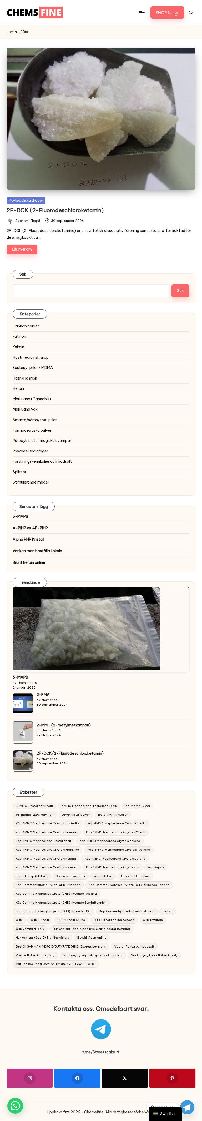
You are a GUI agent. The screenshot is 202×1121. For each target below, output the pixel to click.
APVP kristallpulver (76, 814)
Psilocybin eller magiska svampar (42, 440)
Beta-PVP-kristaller (113, 814)
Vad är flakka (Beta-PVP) (35, 955)
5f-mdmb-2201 (137, 806)
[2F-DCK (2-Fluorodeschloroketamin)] (23, 760)
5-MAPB (20, 516)
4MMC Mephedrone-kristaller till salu (89, 806)
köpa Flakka (103, 876)
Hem (10, 32)
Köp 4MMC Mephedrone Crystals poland (115, 858)
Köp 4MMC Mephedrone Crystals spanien (46, 867)
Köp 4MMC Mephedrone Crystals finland (110, 841)
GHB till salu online (71, 920)
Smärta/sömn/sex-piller (35, 419)
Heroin (18, 388)
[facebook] (77, 1078)
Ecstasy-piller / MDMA (33, 367)
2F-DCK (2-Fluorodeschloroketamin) (55, 210)
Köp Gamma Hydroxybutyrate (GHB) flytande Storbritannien (61, 902)
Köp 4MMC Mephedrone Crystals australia (47, 823)
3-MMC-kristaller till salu (34, 806)
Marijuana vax (25, 409)
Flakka (168, 911)
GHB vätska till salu (30, 929)
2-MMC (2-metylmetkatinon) (64, 725)
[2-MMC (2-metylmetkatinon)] (23, 731)
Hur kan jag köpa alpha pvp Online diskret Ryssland (91, 929)
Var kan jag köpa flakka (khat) (154, 955)
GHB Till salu (40, 920)
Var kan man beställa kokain (37, 551)
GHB (19, 920)
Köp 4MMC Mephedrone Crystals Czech (115, 832)
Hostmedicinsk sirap (31, 357)
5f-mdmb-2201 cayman (34, 814)
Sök (23, 274)
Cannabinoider (26, 326)
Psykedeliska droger (26, 200)
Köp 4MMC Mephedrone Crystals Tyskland (119, 849)
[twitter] (125, 1078)
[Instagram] (30, 1078)
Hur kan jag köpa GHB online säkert (42, 937)
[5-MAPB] (86, 628)
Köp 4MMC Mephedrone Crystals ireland (46, 858)
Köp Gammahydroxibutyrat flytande (126, 911)
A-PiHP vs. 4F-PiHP (30, 528)
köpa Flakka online (135, 876)
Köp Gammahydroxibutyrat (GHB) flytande (48, 885)
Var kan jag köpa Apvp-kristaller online (93, 955)
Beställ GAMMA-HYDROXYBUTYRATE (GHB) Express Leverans (61, 946)
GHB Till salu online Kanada (114, 920)
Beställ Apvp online (91, 937)
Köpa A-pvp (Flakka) (32, 876)
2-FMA (43, 694)
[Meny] (141, 12)
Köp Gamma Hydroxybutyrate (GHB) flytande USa (53, 911)
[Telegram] (187, 1107)
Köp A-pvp (156, 867)
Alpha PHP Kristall (28, 539)
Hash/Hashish (25, 378)
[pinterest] (172, 1078)
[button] (167, 12)
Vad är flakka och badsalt (134, 946)
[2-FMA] (23, 703)
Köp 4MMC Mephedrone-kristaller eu (43, 841)
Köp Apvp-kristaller (70, 876)
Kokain (18, 347)
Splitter (19, 472)
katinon (19, 336)
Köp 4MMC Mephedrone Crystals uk (112, 867)
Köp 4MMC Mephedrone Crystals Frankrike (47, 849)
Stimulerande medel (31, 482)
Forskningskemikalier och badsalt (42, 461)
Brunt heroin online (29, 562)
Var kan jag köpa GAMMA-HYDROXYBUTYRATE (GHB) (55, 964)
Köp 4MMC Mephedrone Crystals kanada (46, 832)
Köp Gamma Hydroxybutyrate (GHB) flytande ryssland (56, 893)
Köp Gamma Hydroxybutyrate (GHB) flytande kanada (129, 885)
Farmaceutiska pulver (32, 430)
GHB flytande (153, 920)
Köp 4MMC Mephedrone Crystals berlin (117, 823)
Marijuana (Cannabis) (32, 399)
